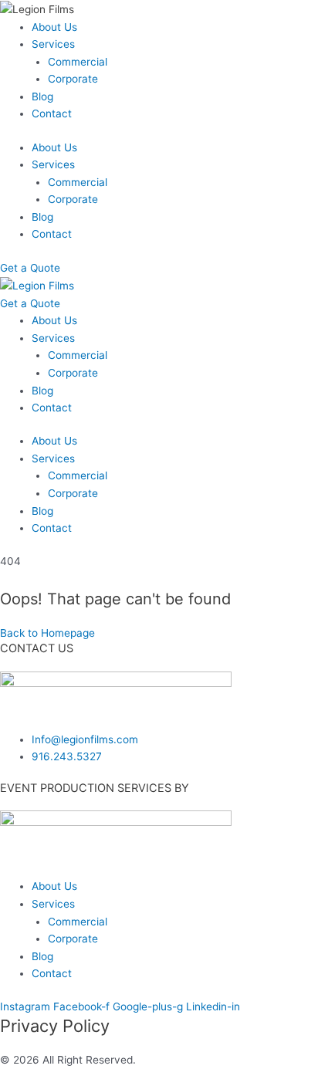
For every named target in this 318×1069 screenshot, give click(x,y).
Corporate (73, 79)
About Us (54, 27)
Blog (42, 96)
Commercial (77, 62)
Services (53, 44)
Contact (52, 113)
